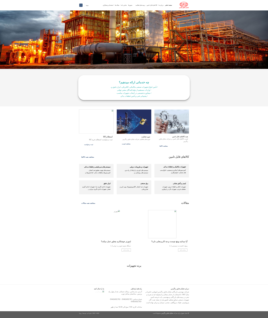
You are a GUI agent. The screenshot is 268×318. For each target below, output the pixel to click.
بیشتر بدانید (183, 250)
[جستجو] (174, 5)
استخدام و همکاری (108, 5)
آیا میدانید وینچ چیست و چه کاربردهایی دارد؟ (169, 241)
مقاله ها (117, 5)
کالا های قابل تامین (152, 5)
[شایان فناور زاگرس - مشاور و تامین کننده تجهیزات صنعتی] (183, 5)
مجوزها (130, 5)
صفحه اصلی (168, 5)
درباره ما (161, 5)
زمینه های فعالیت (140, 5)
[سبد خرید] (81, 5)
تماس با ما (124, 5)
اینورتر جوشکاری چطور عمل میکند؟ (116, 241)
